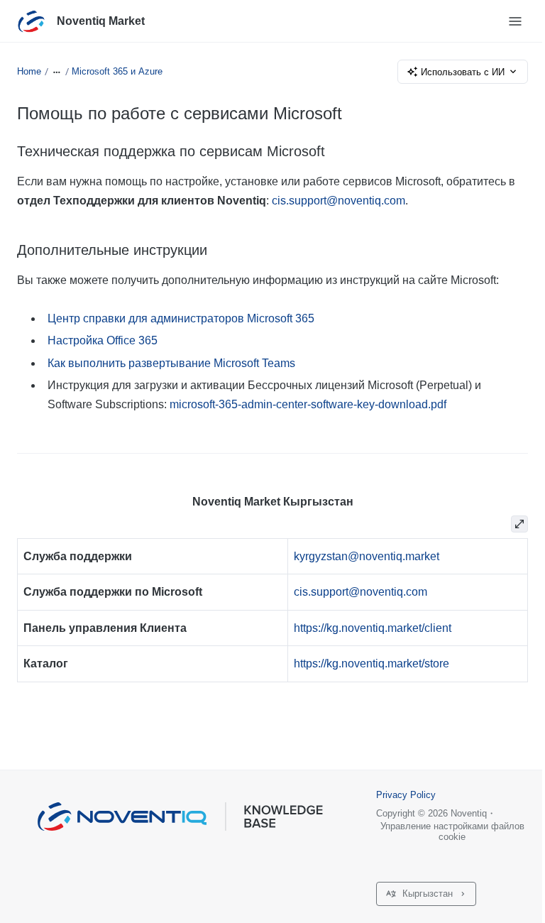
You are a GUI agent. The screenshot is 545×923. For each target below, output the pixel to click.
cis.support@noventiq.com (338, 201)
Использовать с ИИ (463, 72)
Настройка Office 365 (103, 340)
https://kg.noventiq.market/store (371, 663)
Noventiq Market (101, 21)
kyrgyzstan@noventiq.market (366, 556)
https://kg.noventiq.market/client (372, 628)
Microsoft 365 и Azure (117, 71)
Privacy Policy (406, 795)
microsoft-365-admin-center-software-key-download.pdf (308, 404)
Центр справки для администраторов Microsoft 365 (181, 318)
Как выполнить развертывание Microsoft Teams (171, 363)
